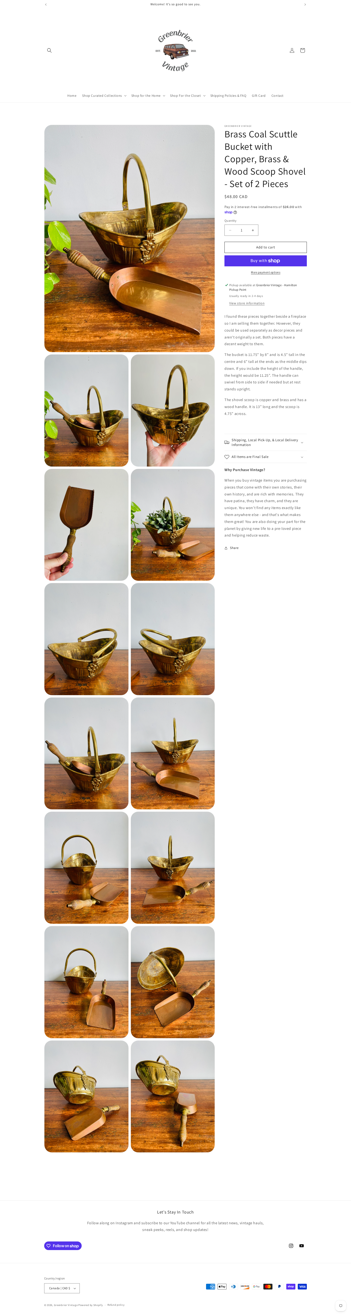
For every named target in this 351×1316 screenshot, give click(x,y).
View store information (247, 303)
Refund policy (115, 1305)
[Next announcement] (305, 4)
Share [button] (234, 548)
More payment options (265, 272)
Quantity (230, 221)
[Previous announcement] (46, 4)
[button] (49, 50)
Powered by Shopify (90, 1305)
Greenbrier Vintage (66, 1305)
